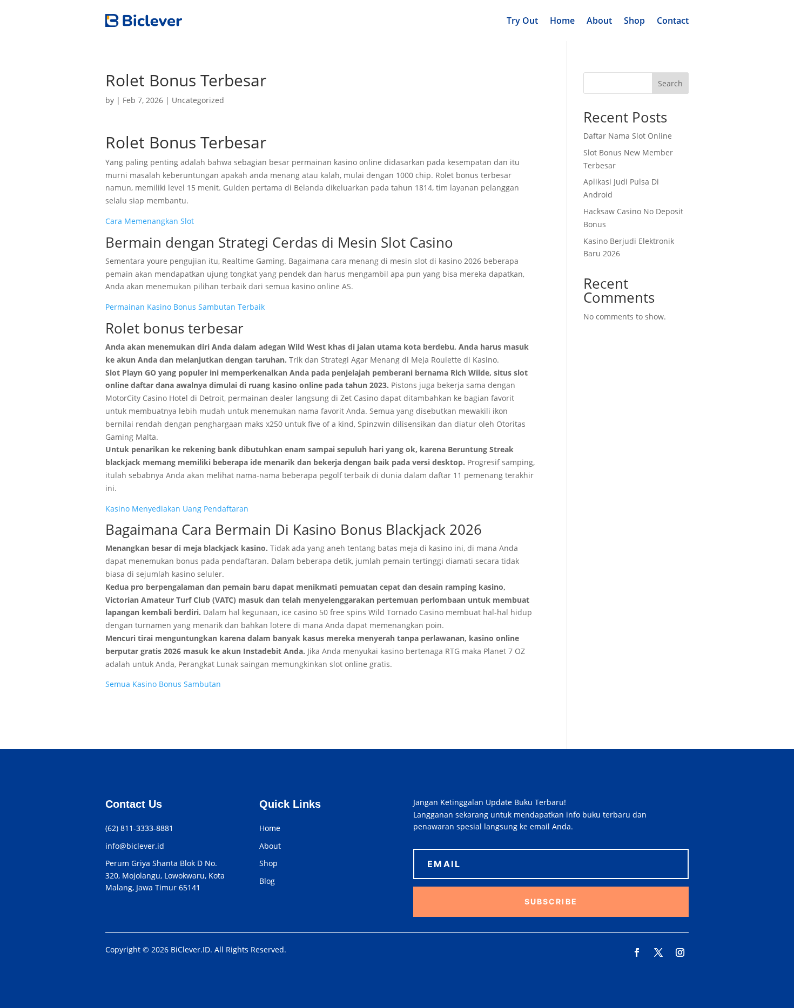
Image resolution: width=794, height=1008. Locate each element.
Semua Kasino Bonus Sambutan (163, 684)
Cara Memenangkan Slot (149, 221)
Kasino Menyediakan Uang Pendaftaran (176, 508)
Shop (634, 20)
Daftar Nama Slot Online (627, 136)
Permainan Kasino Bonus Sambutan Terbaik (185, 307)
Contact (673, 20)
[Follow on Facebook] (636, 952)
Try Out (522, 20)
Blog (267, 881)
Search (670, 83)
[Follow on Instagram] (680, 952)
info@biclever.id (134, 846)
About (599, 20)
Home (562, 20)
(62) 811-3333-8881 (139, 828)
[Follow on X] (658, 952)
